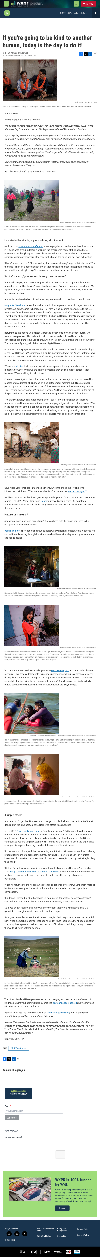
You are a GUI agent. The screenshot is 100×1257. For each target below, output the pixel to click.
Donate (89, 4)
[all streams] (96, 13)
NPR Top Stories (18, 1048)
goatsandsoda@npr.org (65, 1002)
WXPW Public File (44, 1236)
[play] (7, 13)
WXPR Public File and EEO (45, 1230)
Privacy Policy (82, 1229)
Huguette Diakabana (14, 305)
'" (77, 491)
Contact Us (61, 1236)
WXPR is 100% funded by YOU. (73, 1182)
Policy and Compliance (62, 1230)
